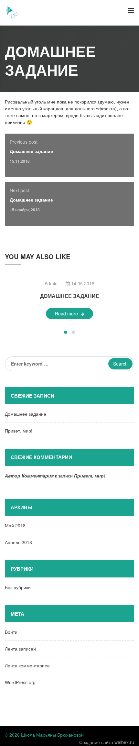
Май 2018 (15, 525)
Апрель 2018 (18, 542)
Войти (11, 632)
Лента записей (20, 648)
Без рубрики (18, 587)
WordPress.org (20, 682)
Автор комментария (29, 475)
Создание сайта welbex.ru (106, 742)
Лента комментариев (27, 665)
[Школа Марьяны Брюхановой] (13, 12)
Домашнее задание (31, 151)
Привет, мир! (18, 430)
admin (51, 283)
